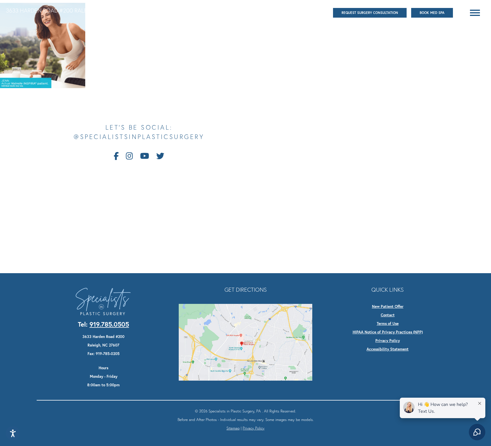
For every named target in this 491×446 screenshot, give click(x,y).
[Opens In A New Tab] (245, 341)
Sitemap (233, 428)
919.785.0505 (145, 10)
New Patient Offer (387, 306)
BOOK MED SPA (432, 13)
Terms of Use (388, 323)
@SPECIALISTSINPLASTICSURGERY (139, 137)
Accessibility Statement (388, 349)
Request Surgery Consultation (370, 13)
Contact (388, 315)
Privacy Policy (387, 340)
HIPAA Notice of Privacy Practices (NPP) (388, 332)
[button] (475, 12)
